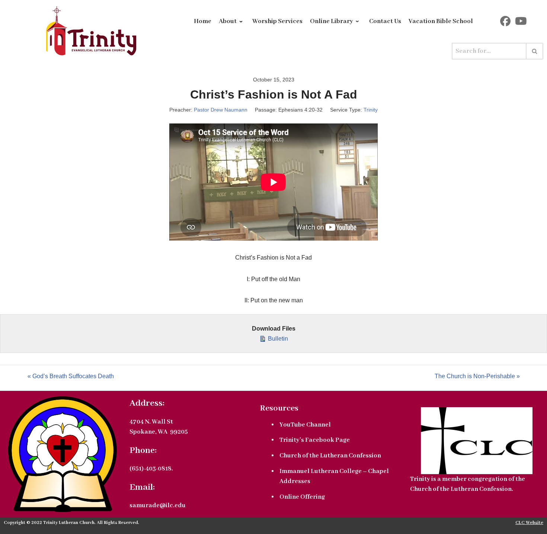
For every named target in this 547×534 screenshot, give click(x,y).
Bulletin (277, 338)
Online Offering (302, 497)
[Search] (535, 51)
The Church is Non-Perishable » (477, 376)
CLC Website (529, 523)
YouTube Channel (305, 425)
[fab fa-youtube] (521, 23)
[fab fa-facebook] (505, 23)
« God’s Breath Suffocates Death (71, 376)
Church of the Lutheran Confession (330, 456)
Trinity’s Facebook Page (314, 440)
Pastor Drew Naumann (220, 110)
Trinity (371, 110)
